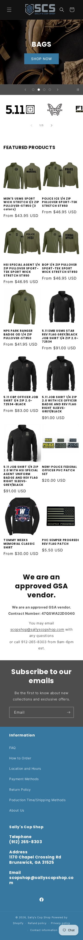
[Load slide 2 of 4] (39, 89)
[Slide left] (31, 125)
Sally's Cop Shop (39, 917)
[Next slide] (58, 90)
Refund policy (37, 923)
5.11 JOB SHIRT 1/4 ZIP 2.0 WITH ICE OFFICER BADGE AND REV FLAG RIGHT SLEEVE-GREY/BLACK (59, 404)
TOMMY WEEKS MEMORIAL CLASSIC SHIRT (19, 543)
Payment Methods (24, 779)
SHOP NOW (59, 58)
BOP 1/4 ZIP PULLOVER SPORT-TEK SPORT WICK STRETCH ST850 (60, 268)
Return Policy (20, 789)
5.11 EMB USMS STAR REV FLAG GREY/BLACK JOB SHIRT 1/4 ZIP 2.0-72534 (60, 336)
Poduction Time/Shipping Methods (37, 800)
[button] (9, 10)
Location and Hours (25, 768)
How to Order (20, 758)
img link (20, 104)
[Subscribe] (68, 712)
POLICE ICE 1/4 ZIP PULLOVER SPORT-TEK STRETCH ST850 (59, 202)
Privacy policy (60, 923)
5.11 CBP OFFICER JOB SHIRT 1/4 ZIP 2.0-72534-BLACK (20, 400)
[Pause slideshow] (78, 90)
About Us (16, 810)
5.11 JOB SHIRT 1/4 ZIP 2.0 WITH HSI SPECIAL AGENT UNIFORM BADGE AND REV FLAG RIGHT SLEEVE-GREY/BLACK (20, 476)
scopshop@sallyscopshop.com (37, 629)
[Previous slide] (25, 90)
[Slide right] (52, 125)
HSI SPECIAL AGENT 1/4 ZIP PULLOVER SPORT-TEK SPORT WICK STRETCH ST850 (21, 270)
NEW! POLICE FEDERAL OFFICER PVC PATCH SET (59, 470)
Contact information (43, 930)
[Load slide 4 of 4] (50, 89)
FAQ (12, 748)
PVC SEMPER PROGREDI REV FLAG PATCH (60, 541)
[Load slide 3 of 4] (44, 89)
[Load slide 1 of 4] (33, 89)
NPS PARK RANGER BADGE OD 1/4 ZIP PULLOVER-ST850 (18, 334)
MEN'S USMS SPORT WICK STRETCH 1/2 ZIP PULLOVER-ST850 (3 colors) (21, 204)
